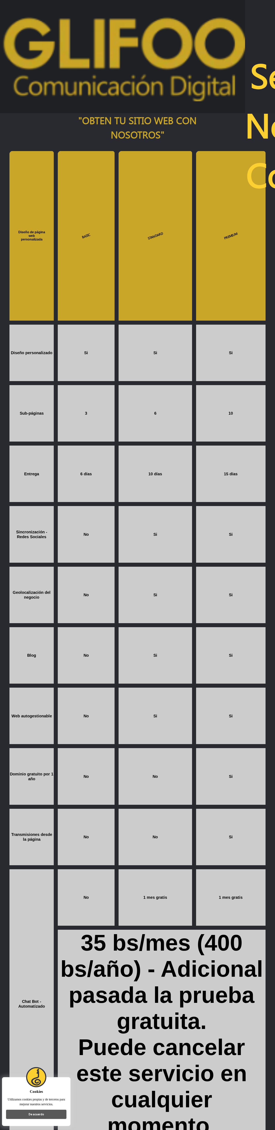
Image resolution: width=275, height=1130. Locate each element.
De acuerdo (36, 1114)
